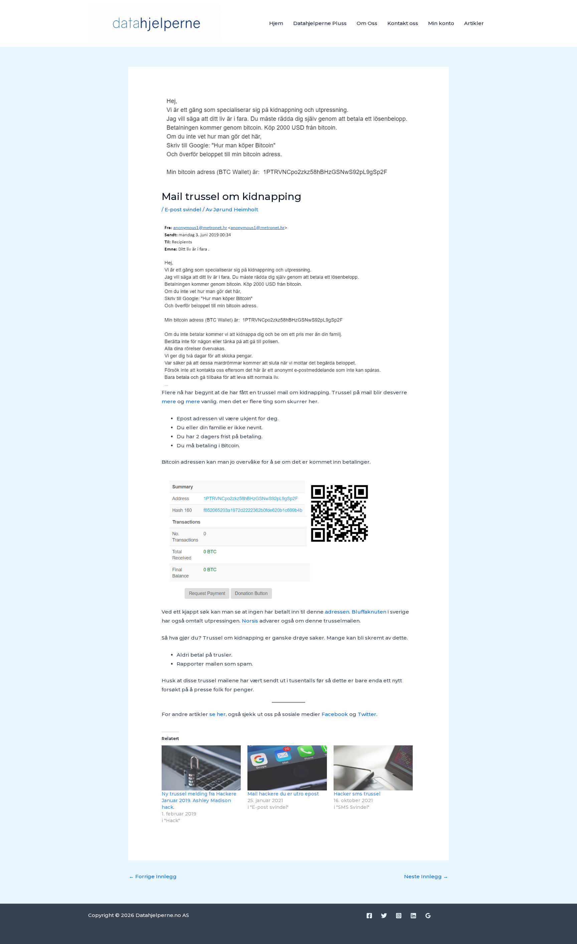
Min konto (441, 23)
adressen (337, 612)
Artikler (474, 23)
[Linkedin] (413, 916)
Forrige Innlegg (153, 876)
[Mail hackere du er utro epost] (287, 768)
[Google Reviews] (428, 916)
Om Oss (367, 23)
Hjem (276, 23)
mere (169, 401)
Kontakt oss (402, 23)
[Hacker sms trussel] (373, 768)
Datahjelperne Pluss (320, 23)
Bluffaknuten (369, 612)
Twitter (367, 714)
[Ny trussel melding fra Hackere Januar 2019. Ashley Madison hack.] (201, 768)
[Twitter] (384, 916)
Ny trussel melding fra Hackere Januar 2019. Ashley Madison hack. (199, 800)
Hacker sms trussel (357, 794)
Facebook (335, 714)
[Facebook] (369, 916)
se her (217, 714)
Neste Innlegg (426, 876)
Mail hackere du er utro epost (283, 794)
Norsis (250, 621)
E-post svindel (183, 209)
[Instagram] (399, 916)
